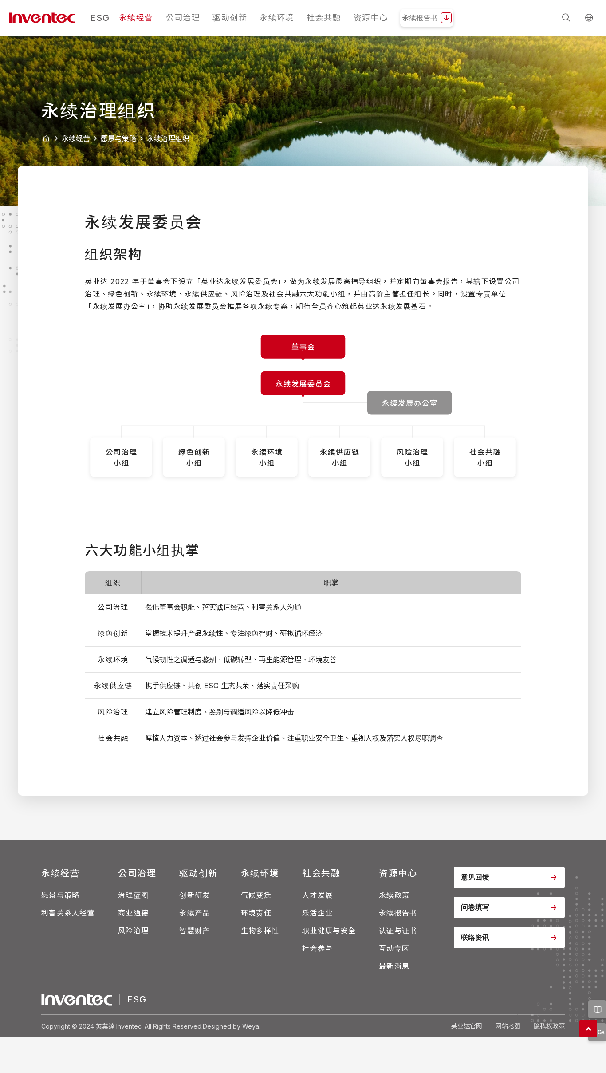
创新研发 (194, 895)
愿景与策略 (118, 138)
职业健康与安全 (329, 930)
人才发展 (317, 895)
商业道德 (133, 912)
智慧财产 (194, 930)
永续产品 (194, 912)
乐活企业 (317, 912)
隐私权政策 (549, 1026)
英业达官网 (466, 1026)
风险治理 (133, 930)
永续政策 (394, 895)
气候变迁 (256, 895)
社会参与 (317, 948)
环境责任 (256, 912)
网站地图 (508, 1026)
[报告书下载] (597, 1009)
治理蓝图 (133, 895)
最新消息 (394, 966)
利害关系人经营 (68, 912)
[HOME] (46, 138)
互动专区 (394, 948)
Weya (250, 1026)
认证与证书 (398, 930)
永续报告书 (398, 912)
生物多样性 (260, 930)
